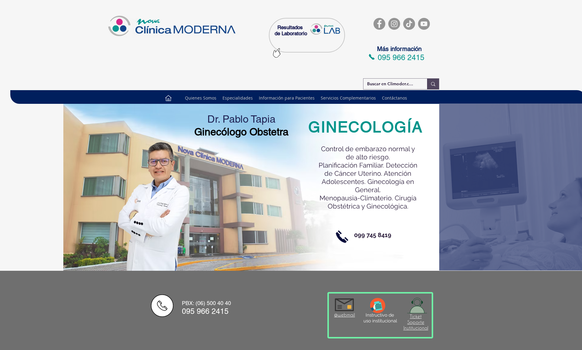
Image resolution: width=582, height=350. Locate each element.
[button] (287, 98)
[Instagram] (394, 24)
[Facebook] (379, 24)
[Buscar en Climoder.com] (433, 84)
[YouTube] (424, 24)
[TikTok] (409, 24)
